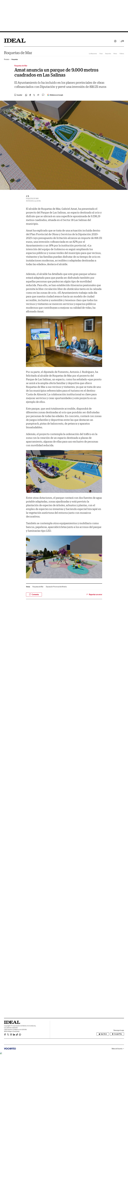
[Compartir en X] (34, 95)
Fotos (115, 53)
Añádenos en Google (56, 95)
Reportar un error (95, 594)
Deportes (108, 53)
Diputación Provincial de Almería (56, 587)
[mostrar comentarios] (43, 95)
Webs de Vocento (117, 1049)
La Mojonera (93, 53)
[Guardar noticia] (18, 95)
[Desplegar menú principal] (122, 41)
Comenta (35, 594)
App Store (104, 1034)
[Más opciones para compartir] (38, 95)
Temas (28, 587)
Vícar (101, 53)
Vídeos (122, 53)
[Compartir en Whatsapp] (26, 95)
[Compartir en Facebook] (30, 95)
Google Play (118, 1034)
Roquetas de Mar (18, 52)
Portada (6, 59)
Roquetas (15, 59)
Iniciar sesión (115, 41)
